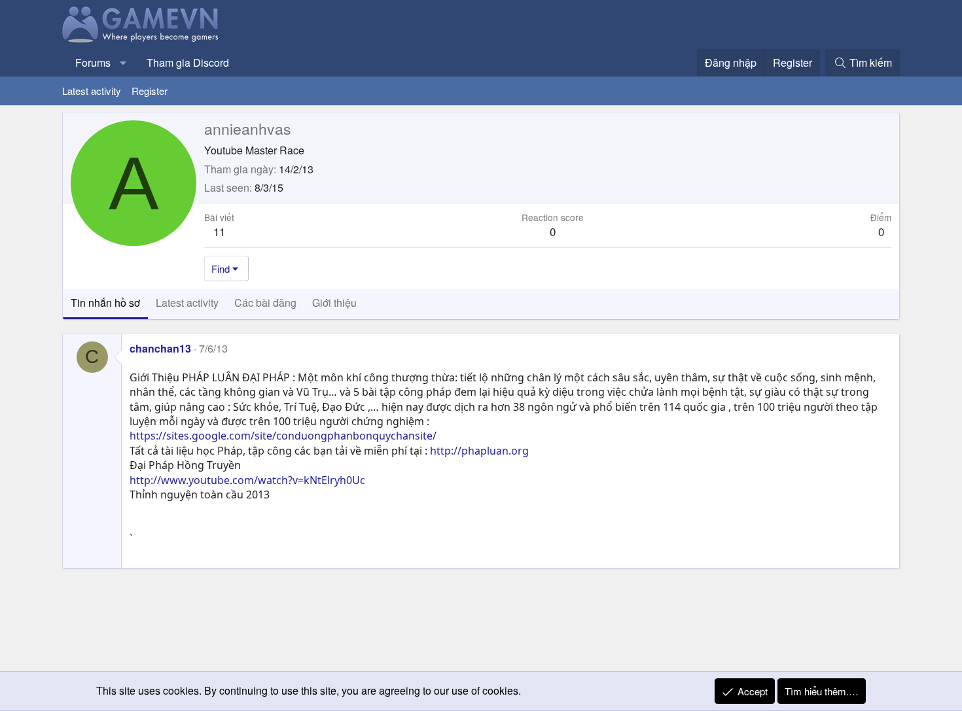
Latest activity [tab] (187, 302)
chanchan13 (160, 348)
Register (150, 90)
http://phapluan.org (479, 450)
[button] (123, 63)
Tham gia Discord (188, 62)
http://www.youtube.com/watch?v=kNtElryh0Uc (247, 480)
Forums (93, 62)
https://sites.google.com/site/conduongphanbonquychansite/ (283, 435)
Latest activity (91, 90)
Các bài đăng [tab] (265, 302)
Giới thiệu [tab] (334, 302)
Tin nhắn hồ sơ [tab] (105, 302)
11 (219, 231)
